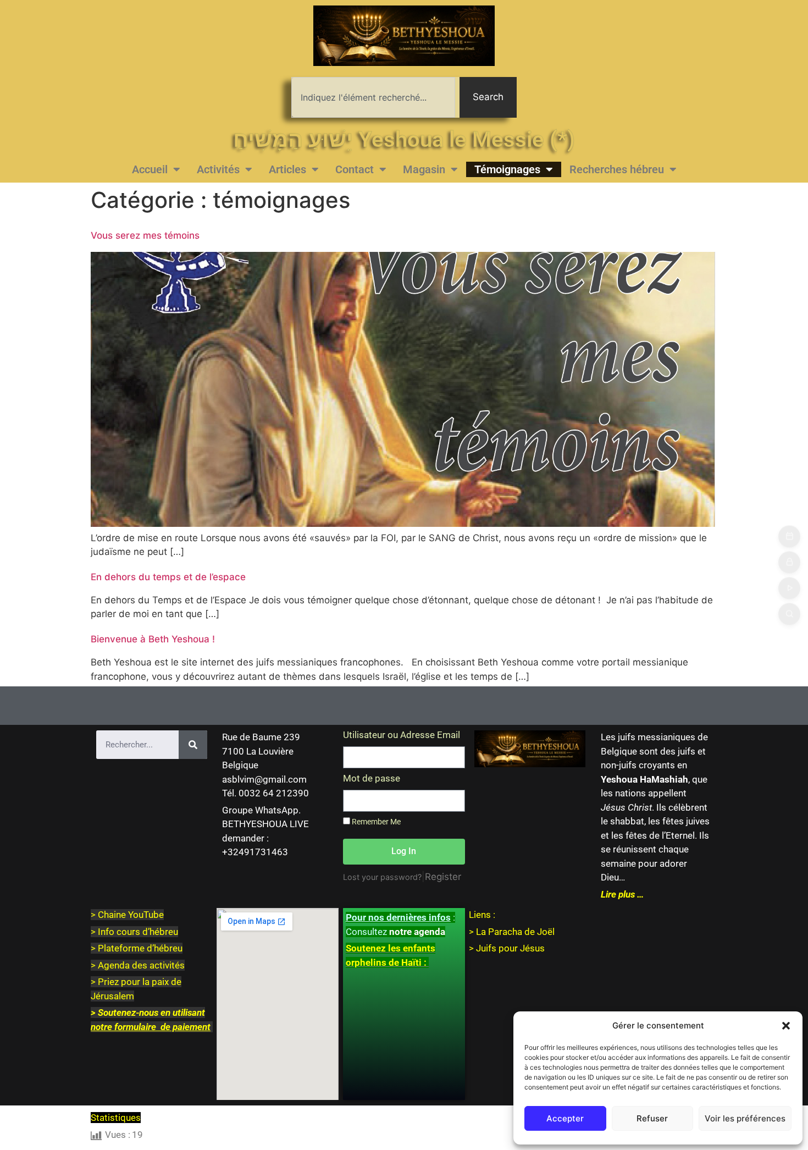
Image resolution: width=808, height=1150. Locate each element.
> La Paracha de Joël (512, 931)
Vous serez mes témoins (145, 235)
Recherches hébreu (616, 169)
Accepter (565, 1118)
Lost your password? (382, 877)
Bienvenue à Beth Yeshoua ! (153, 639)
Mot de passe (371, 779)
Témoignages (507, 169)
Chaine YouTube (131, 914)
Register (443, 876)
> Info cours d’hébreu (134, 931)
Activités (218, 169)
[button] (786, 1025)
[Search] (193, 744)
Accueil (150, 169)
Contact (354, 169)
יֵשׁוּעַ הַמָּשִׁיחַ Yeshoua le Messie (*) (404, 139)
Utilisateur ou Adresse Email (401, 735)
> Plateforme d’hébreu (136, 948)
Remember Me (375, 822)
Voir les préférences (745, 1118)
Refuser (652, 1118)
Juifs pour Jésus (510, 948)
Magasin (424, 169)
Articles (287, 169)
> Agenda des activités (138, 965)
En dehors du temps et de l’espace (168, 576)
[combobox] (373, 97)
